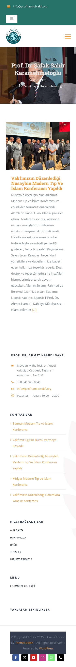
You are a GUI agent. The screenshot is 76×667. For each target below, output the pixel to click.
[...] (34, 310)
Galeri (43, 145)
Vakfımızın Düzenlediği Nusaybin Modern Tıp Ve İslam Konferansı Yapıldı (32, 145)
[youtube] (33, 657)
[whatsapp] (51, 657)
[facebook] (15, 657)
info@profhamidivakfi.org (34, 389)
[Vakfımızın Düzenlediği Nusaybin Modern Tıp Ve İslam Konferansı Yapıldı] (38, 145)
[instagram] (42, 657)
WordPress (46, 648)
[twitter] (24, 657)
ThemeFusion (24, 643)
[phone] (60, 657)
